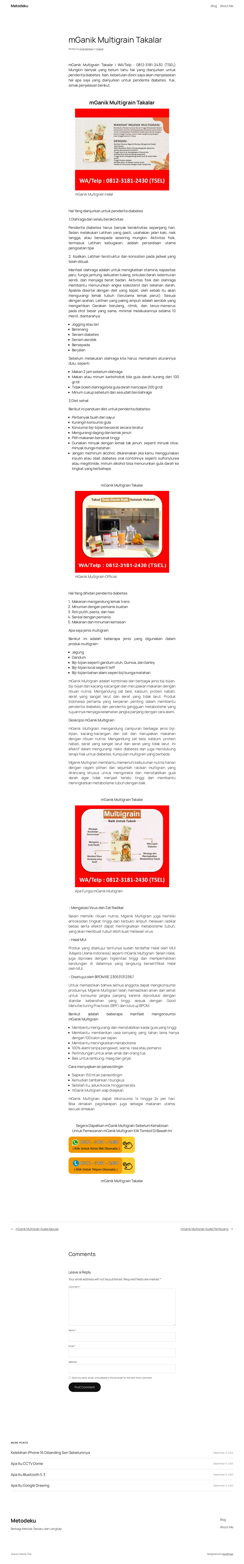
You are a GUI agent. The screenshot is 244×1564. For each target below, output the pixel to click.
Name (72, 1330)
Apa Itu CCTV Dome (27, 1464)
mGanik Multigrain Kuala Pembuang (204, 1229)
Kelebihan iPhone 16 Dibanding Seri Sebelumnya (50, 1453)
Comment (74, 1286)
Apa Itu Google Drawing (30, 1485)
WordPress (227, 1554)
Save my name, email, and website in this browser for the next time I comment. (112, 1377)
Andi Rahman (86, 48)
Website (73, 1361)
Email (72, 1346)
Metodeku (19, 5)
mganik (100, 48)
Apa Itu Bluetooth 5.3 (28, 1475)
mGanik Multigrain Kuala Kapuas (37, 1229)
